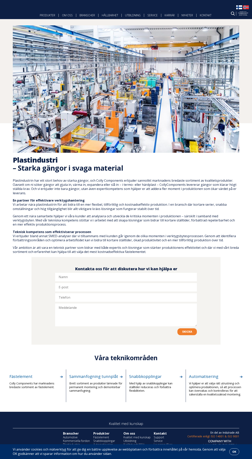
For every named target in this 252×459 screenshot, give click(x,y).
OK (234, 451)
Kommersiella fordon (76, 441)
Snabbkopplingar (145, 376)
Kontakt (205, 15)
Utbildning (133, 15)
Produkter (47, 15)
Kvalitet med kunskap (137, 437)
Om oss (67, 15)
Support (159, 437)
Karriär (170, 15)
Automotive (70, 437)
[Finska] (239, 9)
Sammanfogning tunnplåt (93, 376)
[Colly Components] (15, 12)
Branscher (87, 15)
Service (152, 15)
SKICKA (187, 331)
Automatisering (203, 376)
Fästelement (20, 376)
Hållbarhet (110, 15)
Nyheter (187, 15)
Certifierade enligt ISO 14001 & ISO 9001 (213, 436)
